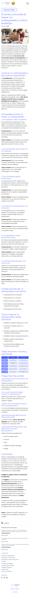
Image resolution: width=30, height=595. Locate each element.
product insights (6, 571)
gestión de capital (7, 563)
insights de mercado (6, 533)
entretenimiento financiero (10, 559)
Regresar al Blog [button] (9, 10)
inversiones (5, 569)
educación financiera (6, 547)
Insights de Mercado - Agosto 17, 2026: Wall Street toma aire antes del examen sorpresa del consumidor (14, 531)
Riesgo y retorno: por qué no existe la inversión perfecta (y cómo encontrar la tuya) (15, 545)
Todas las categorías (7, 555)
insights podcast (6, 567)
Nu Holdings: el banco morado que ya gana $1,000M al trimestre (14, 539)
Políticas (15, 592)
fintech (3, 561)
